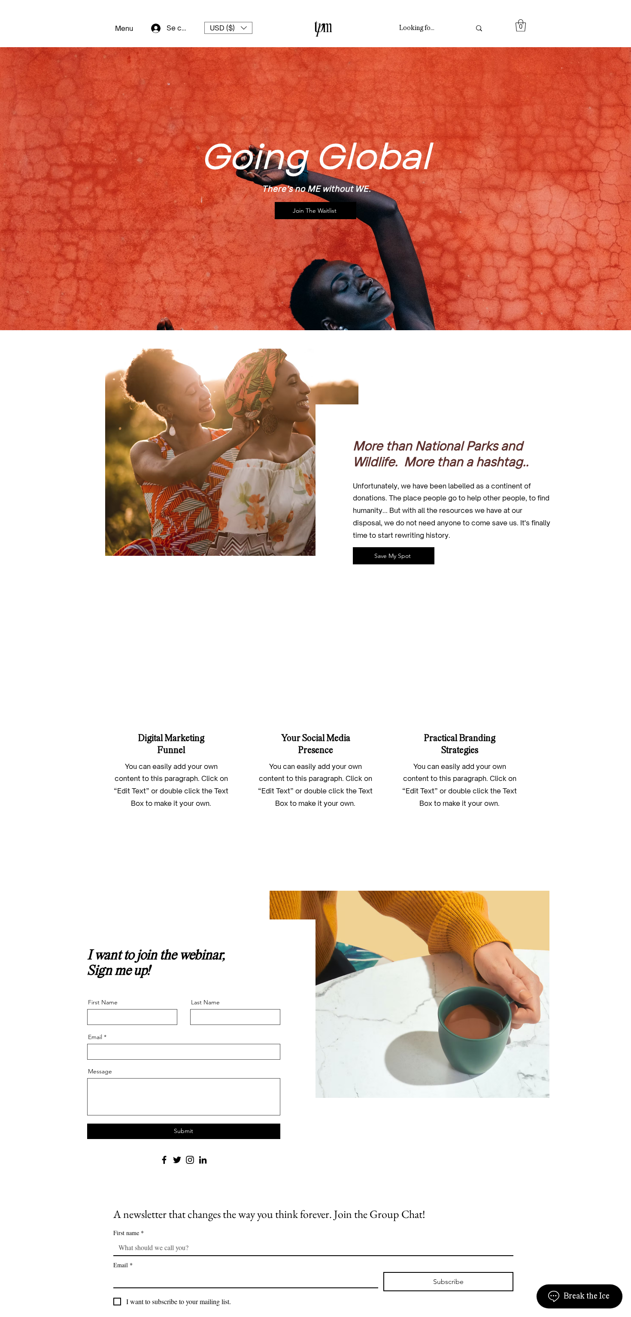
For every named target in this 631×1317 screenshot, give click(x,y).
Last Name (205, 1002)
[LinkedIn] (202, 1159)
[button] (228, 28)
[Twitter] (177, 1159)
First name (128, 1232)
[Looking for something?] (479, 28)
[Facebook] (164, 1159)
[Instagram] (190, 1159)
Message (100, 1071)
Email (95, 1037)
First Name (103, 1002)
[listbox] (228, 28)
